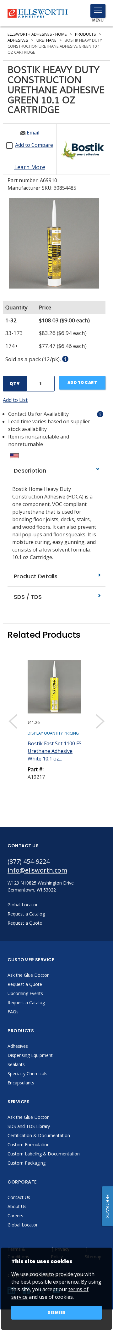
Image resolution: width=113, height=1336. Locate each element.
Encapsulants (21, 1083)
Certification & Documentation (39, 1135)
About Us (17, 1206)
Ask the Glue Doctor (28, 975)
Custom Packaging (27, 1163)
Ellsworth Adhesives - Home (37, 34)
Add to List (15, 400)
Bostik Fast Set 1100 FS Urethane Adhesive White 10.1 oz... (55, 751)
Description (29, 470)
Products (85, 34)
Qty (14, 383)
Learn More (29, 167)
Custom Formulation (29, 1145)
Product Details (34, 576)
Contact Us (19, 1197)
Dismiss (56, 1312)
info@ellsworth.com (37, 870)
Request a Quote (25, 984)
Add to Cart (82, 382)
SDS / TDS (27, 597)
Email (32, 132)
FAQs (13, 1012)
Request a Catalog (26, 1002)
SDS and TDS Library (29, 1126)
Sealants (16, 1064)
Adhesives (18, 40)
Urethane (46, 40)
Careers (15, 1216)
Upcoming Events (25, 993)
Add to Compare (34, 144)
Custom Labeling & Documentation (44, 1154)
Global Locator (23, 1225)
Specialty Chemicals (27, 1074)
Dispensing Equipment (30, 1055)
